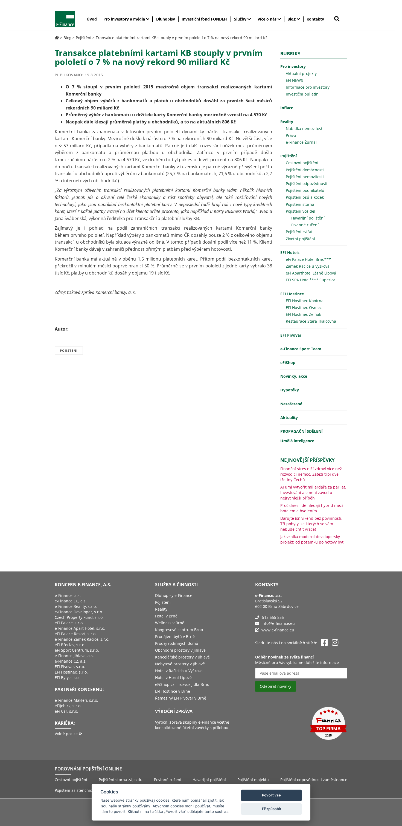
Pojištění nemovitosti (305, 176)
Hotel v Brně (166, 616)
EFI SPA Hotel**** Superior (310, 279)
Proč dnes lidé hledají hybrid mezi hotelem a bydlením (311, 508)
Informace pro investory (308, 87)
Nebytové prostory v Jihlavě (180, 663)
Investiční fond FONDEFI (205, 19)
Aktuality (289, 417)
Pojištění (83, 37)
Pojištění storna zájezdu (120, 779)
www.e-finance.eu (277, 630)
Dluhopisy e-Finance (173, 595)
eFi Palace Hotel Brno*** (308, 259)
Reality (286, 121)
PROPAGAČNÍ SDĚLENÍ (301, 431)
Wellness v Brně (169, 622)
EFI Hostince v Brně (172, 691)
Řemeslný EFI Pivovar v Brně (180, 698)
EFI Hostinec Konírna (305, 300)
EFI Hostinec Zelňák (303, 314)
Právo (291, 135)
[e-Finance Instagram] (335, 643)
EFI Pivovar (290, 335)
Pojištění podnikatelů (305, 190)
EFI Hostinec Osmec (304, 307)
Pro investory (293, 66)
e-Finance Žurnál (301, 142)
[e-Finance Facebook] (324, 643)
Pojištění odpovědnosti (306, 183)
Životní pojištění (300, 238)
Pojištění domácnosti (305, 169)
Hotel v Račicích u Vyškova (179, 670)
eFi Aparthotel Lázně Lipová (311, 273)
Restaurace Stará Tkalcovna (311, 321)
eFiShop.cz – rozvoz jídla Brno (182, 684)
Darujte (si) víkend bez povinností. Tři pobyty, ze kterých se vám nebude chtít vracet (311, 524)
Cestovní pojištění (302, 162)
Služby (240, 19)
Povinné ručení (305, 224)
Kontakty (315, 19)
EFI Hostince (292, 293)
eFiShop (287, 362)
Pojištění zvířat (299, 231)
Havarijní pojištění (308, 218)
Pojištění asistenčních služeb (81, 790)
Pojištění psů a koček (305, 197)
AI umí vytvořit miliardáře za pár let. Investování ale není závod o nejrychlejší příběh (313, 492)
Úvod (92, 19)
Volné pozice (67, 733)
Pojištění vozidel (300, 211)
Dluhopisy (165, 19)
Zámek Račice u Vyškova (308, 266)
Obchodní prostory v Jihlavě (180, 650)
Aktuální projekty (301, 73)
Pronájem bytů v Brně (175, 636)
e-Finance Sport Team (300, 348)
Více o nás (268, 19)
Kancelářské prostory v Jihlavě (182, 657)
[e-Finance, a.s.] (57, 37)
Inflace (286, 107)
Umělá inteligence (297, 440)
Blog (292, 19)
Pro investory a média (124, 19)
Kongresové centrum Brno (179, 629)
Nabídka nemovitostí (305, 128)
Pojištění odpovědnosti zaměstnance (313, 779)
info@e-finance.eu (278, 623)
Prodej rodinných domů (176, 643)
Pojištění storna (300, 204)
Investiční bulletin (302, 94)
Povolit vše (271, 795)
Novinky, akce (293, 376)
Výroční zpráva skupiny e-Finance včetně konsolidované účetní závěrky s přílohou (192, 725)
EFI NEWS (294, 80)
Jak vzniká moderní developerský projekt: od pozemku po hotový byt (311, 539)
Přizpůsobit (271, 809)
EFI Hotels (289, 252)
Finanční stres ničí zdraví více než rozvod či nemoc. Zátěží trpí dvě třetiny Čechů (311, 474)
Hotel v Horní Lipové (173, 677)
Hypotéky (289, 389)
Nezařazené (291, 403)
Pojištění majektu (253, 779)
